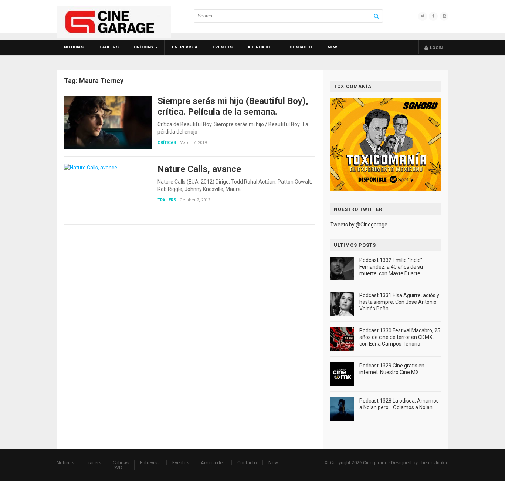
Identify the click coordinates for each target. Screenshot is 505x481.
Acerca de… (261, 47)
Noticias (74, 47)
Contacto (300, 47)
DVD (117, 467)
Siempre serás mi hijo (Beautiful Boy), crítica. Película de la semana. (232, 106)
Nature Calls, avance (199, 169)
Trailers (109, 47)
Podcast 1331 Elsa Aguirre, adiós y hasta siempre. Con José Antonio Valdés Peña (399, 302)
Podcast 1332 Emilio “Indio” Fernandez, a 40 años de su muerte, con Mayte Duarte (391, 266)
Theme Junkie (433, 462)
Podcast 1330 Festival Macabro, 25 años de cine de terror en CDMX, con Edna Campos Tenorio (399, 337)
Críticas (143, 47)
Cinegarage (375, 462)
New (332, 47)
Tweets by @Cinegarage (358, 225)
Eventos (223, 47)
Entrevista (184, 47)
